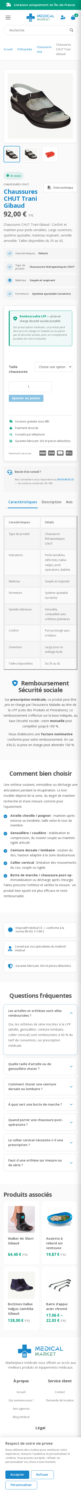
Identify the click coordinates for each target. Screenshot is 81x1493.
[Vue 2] (31, 154)
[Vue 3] (50, 154)
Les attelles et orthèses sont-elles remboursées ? (35, 1013)
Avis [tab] (69, 501)
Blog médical (21, 1417)
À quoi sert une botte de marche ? (35, 1104)
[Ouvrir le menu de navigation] (8, 17)
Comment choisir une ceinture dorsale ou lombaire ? (32, 1086)
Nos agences (21, 1409)
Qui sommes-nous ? (21, 1400)
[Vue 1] (12, 154)
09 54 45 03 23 (65, 479)
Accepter (17, 1474)
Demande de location (60, 1400)
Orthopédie (24, 49)
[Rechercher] (71, 30)
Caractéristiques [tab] (22, 501)
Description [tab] (51, 501)
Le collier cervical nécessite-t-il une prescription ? (35, 1142)
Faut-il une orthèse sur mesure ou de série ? (35, 1162)
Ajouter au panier (26, 398)
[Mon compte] (63, 17)
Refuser (42, 1474)
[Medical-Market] (40, 1351)
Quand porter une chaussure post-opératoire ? (35, 1122)
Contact (60, 1392)
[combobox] (40, 30)
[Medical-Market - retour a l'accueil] (40, 17)
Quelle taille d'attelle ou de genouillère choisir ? (29, 1066)
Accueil (8, 49)
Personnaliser (21, 1485)
